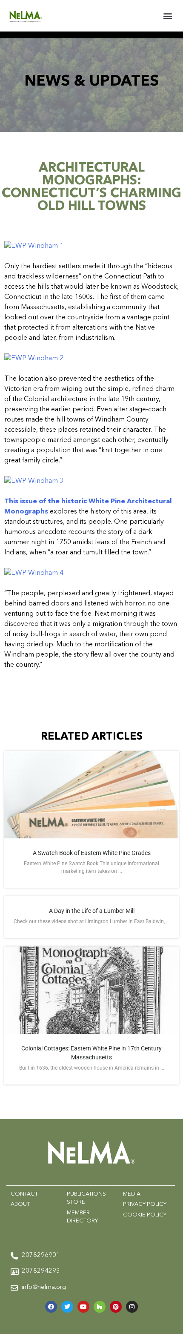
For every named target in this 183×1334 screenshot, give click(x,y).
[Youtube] (83, 1307)
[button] (167, 16)
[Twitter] (67, 1307)
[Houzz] (100, 1307)
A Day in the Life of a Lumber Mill (91, 910)
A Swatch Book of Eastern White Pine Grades (92, 852)
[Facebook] (51, 1307)
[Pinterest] (116, 1307)
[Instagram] (132, 1307)
